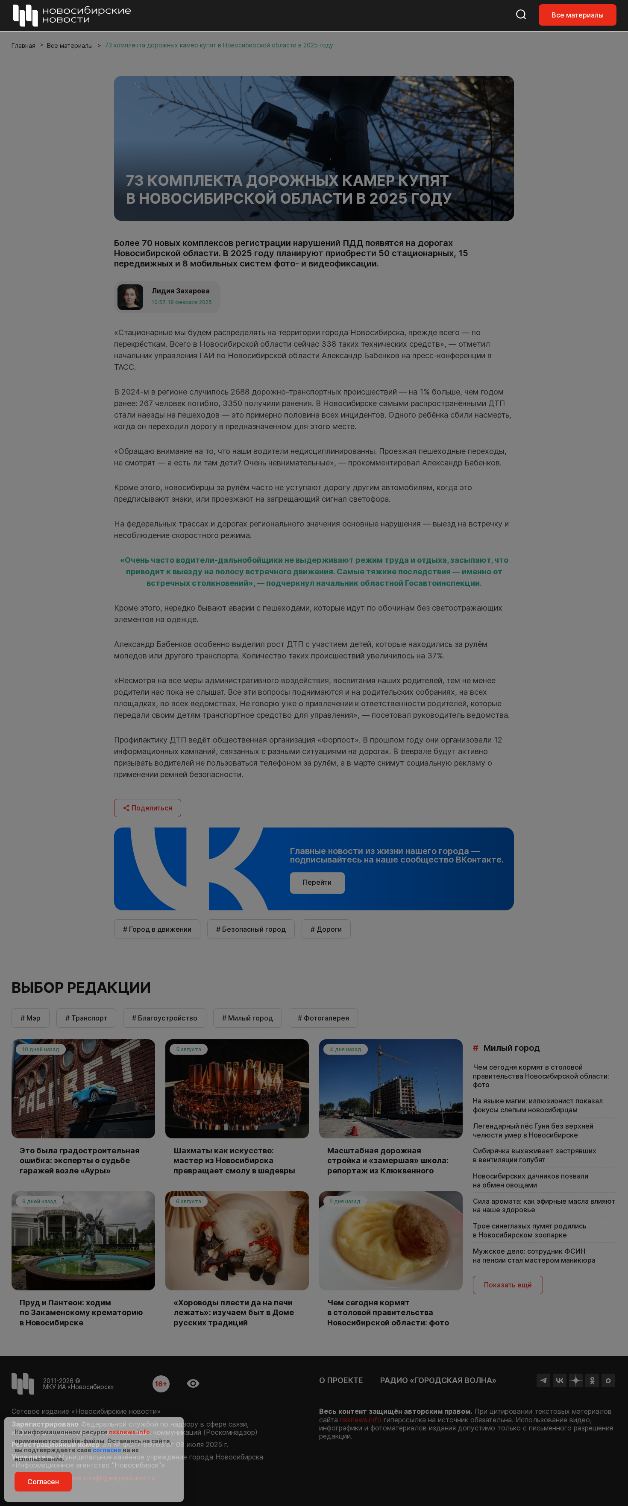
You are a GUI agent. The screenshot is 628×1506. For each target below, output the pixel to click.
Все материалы (578, 15)
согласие (107, 1449)
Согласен (43, 1481)
